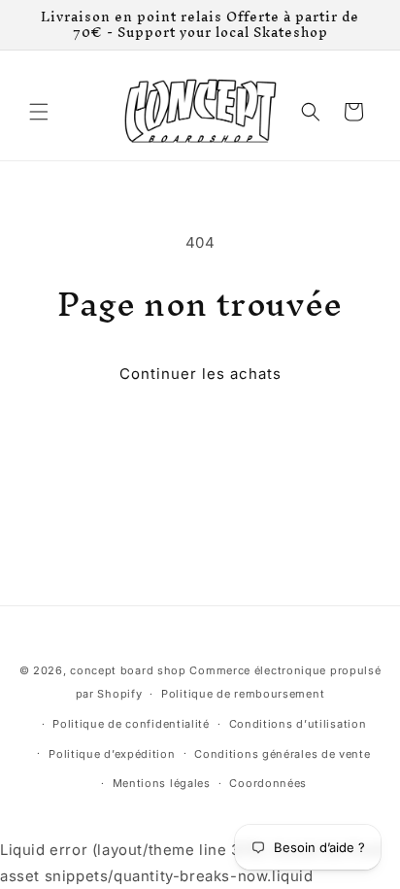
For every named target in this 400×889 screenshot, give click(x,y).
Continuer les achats (200, 373)
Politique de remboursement (242, 694)
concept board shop (128, 670)
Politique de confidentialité (131, 724)
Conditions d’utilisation (298, 724)
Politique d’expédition (112, 754)
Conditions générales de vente (282, 754)
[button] (38, 111)
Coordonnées (268, 783)
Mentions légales (162, 783)
